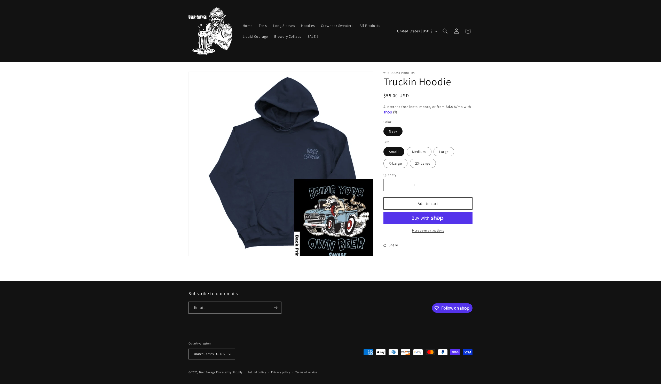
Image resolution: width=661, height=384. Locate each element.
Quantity (389, 175)
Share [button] (393, 245)
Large (444, 151)
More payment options (428, 230)
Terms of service (306, 372)
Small (394, 151)
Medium (419, 151)
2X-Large (422, 163)
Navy (393, 131)
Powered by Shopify (229, 372)
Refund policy (257, 372)
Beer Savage (207, 372)
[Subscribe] (275, 308)
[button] (445, 31)
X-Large (395, 163)
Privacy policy (280, 372)
